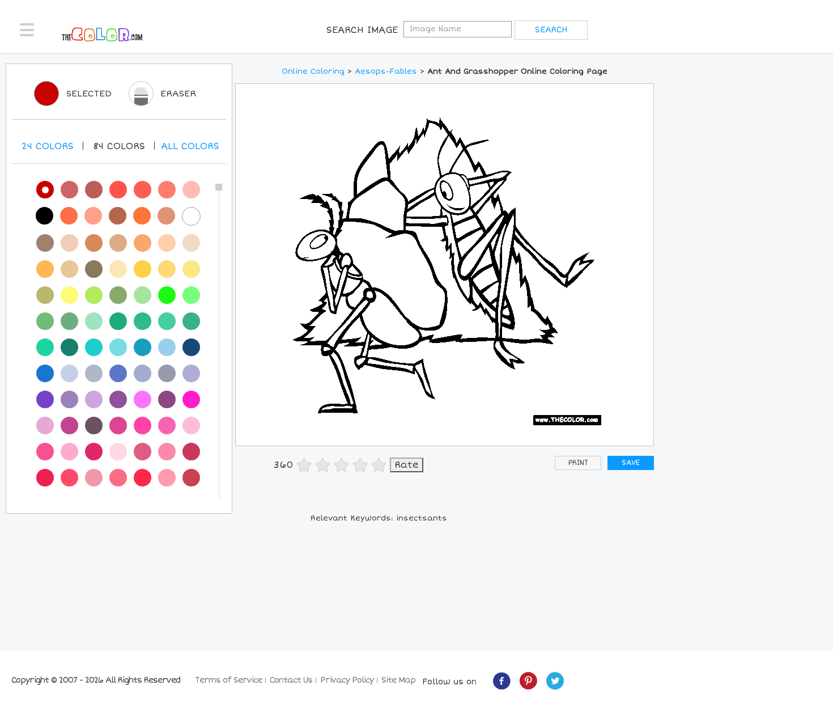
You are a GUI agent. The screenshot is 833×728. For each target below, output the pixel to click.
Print (578, 463)
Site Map (398, 680)
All (190, 146)
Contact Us (291, 680)
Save (631, 463)
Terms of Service (228, 680)
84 (119, 146)
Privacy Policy (346, 680)
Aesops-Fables (386, 71)
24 (48, 146)
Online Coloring (313, 71)
